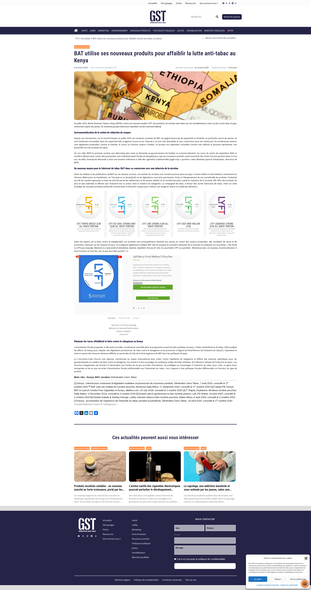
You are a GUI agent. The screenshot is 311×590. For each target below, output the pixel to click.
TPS (77, 38)
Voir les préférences (298, 579)
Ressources (190, 3)
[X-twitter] (226, 3)
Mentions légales (122, 580)
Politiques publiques (164, 30)
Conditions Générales (172, 580)
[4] (135, 177)
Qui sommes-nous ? (209, 3)
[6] (159, 248)
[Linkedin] (233, 3)
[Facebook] (223, 3)
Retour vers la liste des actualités (219, 38)
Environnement (120, 30)
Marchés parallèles (214, 30)
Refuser (278, 579)
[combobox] (202, 16)
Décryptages (166, 3)
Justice (180, 30)
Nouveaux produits (140, 30)
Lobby (93, 30)
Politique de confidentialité (289, 585)
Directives (78, 365)
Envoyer (205, 566)
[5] (122, 242)
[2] (153, 156)
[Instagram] (229, 3)
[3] (132, 177)
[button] (306, 558)
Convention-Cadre (85, 359)
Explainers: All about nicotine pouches (216, 390)
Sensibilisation (194, 30)
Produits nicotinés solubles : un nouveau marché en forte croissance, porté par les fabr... (98, 487)
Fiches (179, 3)
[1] (212, 141)
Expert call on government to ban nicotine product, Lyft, (168, 393)
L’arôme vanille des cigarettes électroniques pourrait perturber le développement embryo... (154, 487)
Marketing (103, 30)
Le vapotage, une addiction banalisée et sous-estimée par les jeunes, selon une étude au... (207, 487)
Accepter (257, 579)
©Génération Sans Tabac (123, 377)
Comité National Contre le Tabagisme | (95, 404)
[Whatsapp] (236, 3)
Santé (84, 30)
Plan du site (191, 580)
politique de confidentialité (211, 559)
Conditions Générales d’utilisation (268, 585)
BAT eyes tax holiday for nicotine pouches (112, 387)
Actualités (152, 3)
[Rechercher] (217, 16)
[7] (222, 350)
